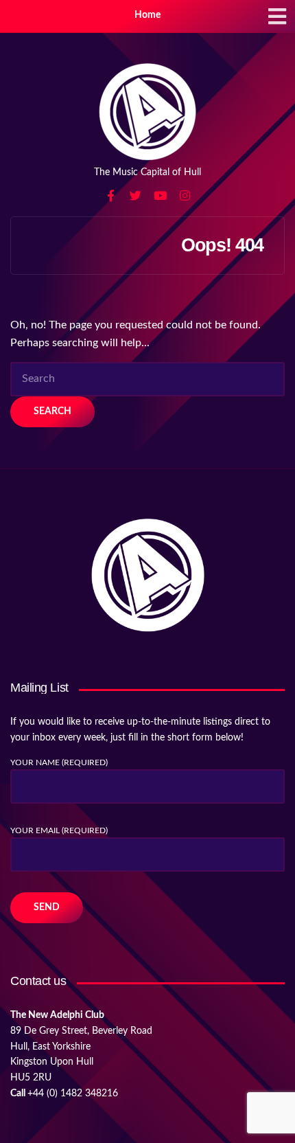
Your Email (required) (59, 830)
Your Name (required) (59, 762)
